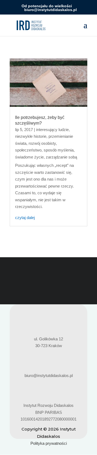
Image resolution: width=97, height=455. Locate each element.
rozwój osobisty (42, 143)
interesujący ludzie (52, 129)
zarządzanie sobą (61, 157)
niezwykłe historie (30, 136)
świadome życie (29, 157)
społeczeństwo (28, 150)
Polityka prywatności (48, 443)
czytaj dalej (25, 217)
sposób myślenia (59, 150)
